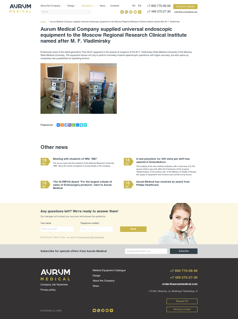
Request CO (182, 301)
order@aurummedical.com (186, 12)
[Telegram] (66, 125)
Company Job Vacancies (54, 285)
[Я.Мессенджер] (85, 125)
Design (70, 6)
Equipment (87, 6)
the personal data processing (91, 237)
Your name (45, 223)
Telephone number (90, 223)
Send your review (182, 309)
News (102, 6)
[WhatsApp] (73, 125)
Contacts (114, 6)
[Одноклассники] (62, 125)
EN (139, 6)
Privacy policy (48, 290)
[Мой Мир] (77, 125)
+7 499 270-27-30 (159, 11)
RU (133, 6)
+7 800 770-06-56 (159, 6)
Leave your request (185, 7)
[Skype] (81, 125)
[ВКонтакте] (58, 125)
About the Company (50, 6)
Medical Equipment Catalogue (109, 270)
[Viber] (69, 125)
